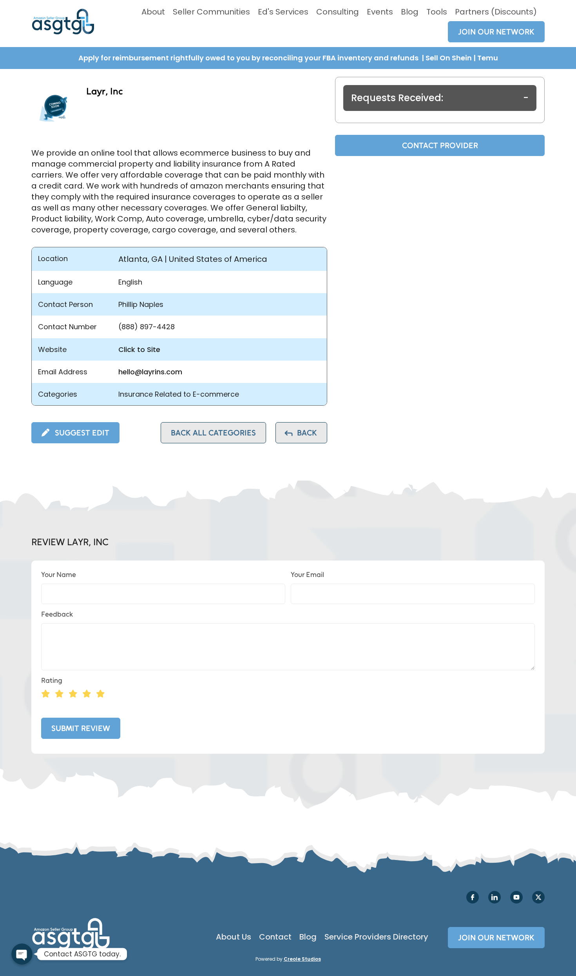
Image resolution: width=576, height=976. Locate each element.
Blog (409, 11)
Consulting (337, 11)
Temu (487, 58)
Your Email (307, 574)
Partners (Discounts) (496, 11)
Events (380, 11)
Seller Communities (211, 11)
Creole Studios (302, 959)
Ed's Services (283, 11)
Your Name (58, 574)
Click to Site (139, 349)
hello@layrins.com (150, 372)
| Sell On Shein (446, 58)
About (153, 11)
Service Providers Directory (376, 936)
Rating (51, 680)
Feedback (57, 614)
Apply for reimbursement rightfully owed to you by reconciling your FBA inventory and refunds (249, 58)
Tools (436, 11)
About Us (233, 936)
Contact (275, 936)
